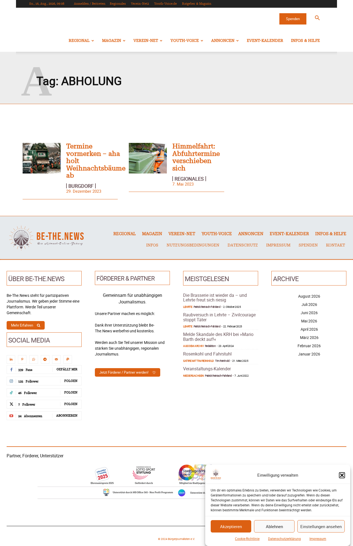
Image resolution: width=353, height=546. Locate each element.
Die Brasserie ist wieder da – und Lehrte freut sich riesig (215, 297)
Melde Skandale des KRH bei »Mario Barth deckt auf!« (218, 336)
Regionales (118, 3)
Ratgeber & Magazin (196, 3)
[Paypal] (67, 359)
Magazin (111, 41)
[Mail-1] (56, 359)
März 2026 (309, 337)
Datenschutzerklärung (284, 538)
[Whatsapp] (33, 359)
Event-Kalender (265, 41)
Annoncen (222, 41)
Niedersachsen (193, 375)
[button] (342, 475)
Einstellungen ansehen (321, 526)
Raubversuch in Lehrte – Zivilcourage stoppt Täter (219, 317)
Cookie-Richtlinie (247, 538)
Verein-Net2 (140, 3)
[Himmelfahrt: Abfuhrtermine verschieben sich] (148, 158)
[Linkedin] (11, 359)
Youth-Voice (184, 41)
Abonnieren (66, 415)
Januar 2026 (309, 354)
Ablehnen (274, 526)
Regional (79, 41)
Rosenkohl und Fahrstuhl (207, 354)
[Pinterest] (22, 359)
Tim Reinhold (222, 361)
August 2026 (309, 296)
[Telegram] (45, 359)
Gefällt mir (67, 369)
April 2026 (309, 329)
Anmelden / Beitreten (89, 3)
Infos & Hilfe (305, 41)
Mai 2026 (309, 321)
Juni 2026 (309, 312)
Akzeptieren (231, 526)
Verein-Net (145, 41)
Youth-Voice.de (165, 3)
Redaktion (210, 346)
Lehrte (187, 307)
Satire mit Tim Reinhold (198, 361)
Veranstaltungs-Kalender (207, 369)
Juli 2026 (309, 304)
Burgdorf (80, 185)
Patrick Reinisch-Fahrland (207, 307)
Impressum (317, 538)
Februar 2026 (309, 345)
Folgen (70, 380)
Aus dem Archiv (193, 346)
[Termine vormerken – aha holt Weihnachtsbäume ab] (42, 158)
